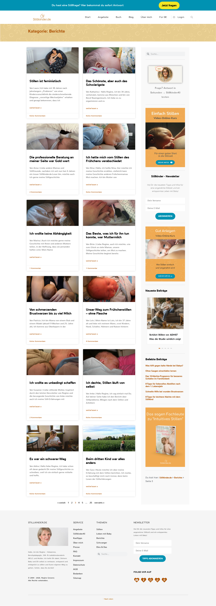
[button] (192, 17)
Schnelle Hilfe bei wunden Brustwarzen (164, 391)
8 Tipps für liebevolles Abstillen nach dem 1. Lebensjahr (162, 385)
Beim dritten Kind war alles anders (105, 461)
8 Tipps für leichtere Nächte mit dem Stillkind (162, 398)
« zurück (61, 502)
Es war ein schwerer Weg (48, 459)
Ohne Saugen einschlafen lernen (160, 371)
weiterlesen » (35, 108)
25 (91, 502)
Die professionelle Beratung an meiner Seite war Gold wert (52, 159)
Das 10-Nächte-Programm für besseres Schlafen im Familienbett (163, 377)
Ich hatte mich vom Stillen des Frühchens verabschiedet (107, 159)
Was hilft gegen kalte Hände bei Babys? (164, 365)
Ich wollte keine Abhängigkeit (51, 233)
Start (88, 17)
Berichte (178, 477)
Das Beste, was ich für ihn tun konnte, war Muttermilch (107, 235)
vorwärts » (99, 502)
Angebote (103, 17)
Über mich (146, 17)
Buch (118, 17)
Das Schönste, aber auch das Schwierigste (106, 83)
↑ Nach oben (108, 599)
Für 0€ (163, 17)
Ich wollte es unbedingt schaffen (53, 383)
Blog (131, 17)
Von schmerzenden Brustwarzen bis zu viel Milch (50, 311)
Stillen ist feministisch (45, 81)
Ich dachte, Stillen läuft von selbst (105, 384)
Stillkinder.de (165, 477)
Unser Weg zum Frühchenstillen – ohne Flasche (108, 311)
